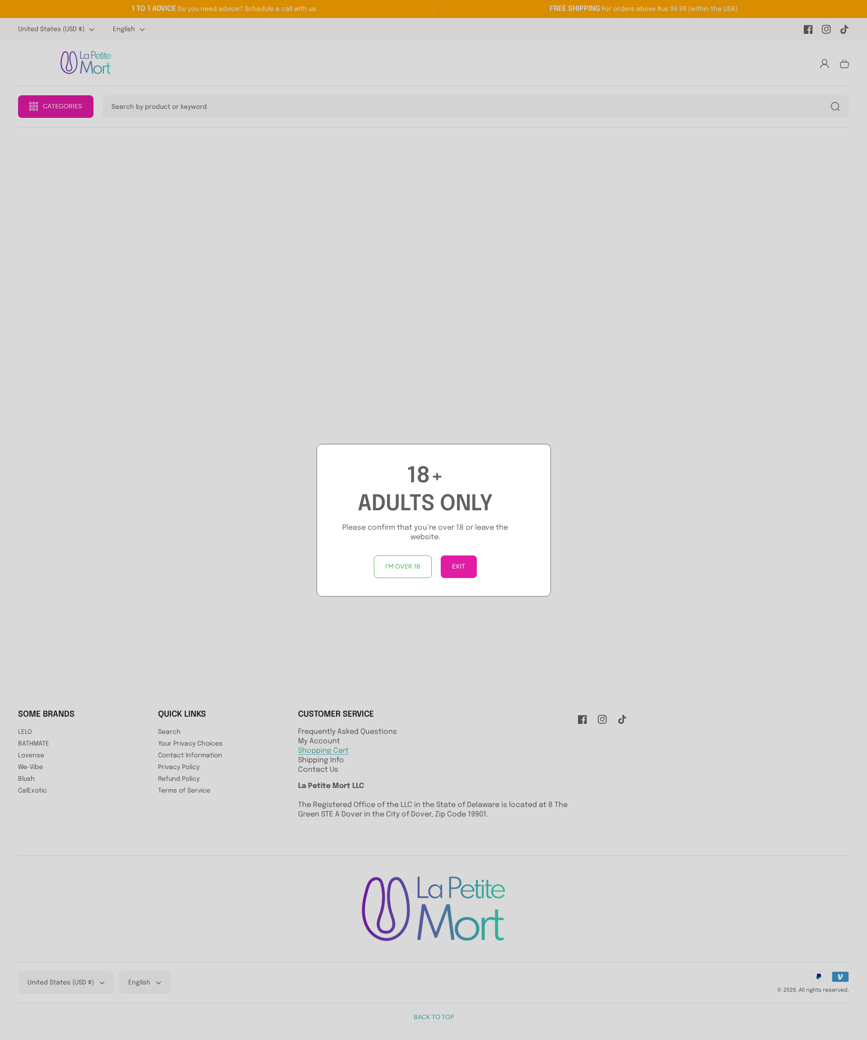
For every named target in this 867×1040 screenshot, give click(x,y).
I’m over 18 (402, 566)
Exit (458, 566)
